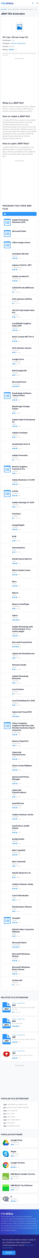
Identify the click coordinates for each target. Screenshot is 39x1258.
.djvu (5, 1117)
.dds (4, 1126)
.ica (4, 1114)
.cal (4, 1123)
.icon (5, 1110)
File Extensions (13, 9)
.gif (4, 1107)
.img (5, 1120)
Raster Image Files (26, 9)
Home (5, 9)
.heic (5, 1104)
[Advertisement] (19, 79)
